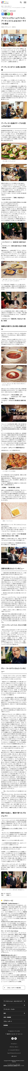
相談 (5, 1013)
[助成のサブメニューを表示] (24, 1005)
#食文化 (14, 27)
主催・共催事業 (7, 1017)
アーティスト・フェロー (9, 1009)
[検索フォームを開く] (21, 2)
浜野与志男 (14, 86)
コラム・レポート (8, 6)
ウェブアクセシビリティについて (14, 1053)
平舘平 (8, 895)
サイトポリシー (14, 1043)
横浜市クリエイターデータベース (14, 1034)
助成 (5, 1005)
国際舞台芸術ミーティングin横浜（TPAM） (12, 828)
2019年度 (4, 10)
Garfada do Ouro (21, 796)
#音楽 (2, 27)
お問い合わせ (14, 1056)
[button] (25, 2)
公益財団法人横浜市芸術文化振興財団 (10, 1065)
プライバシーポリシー (14, 1046)
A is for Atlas (9, 947)
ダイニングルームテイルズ (8, 629)
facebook (15, 1038)
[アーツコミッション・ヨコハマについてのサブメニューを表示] (24, 1001)
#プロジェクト (7, 27)
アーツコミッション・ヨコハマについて (13, 1001)
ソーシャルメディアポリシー (14, 1050)
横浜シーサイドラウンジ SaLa (14, 75)
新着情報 (6, 1025)
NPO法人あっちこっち (19, 96)
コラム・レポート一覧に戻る (14, 987)
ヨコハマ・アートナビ (14, 1031)
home (2, 6)
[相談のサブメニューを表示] (24, 1013)
